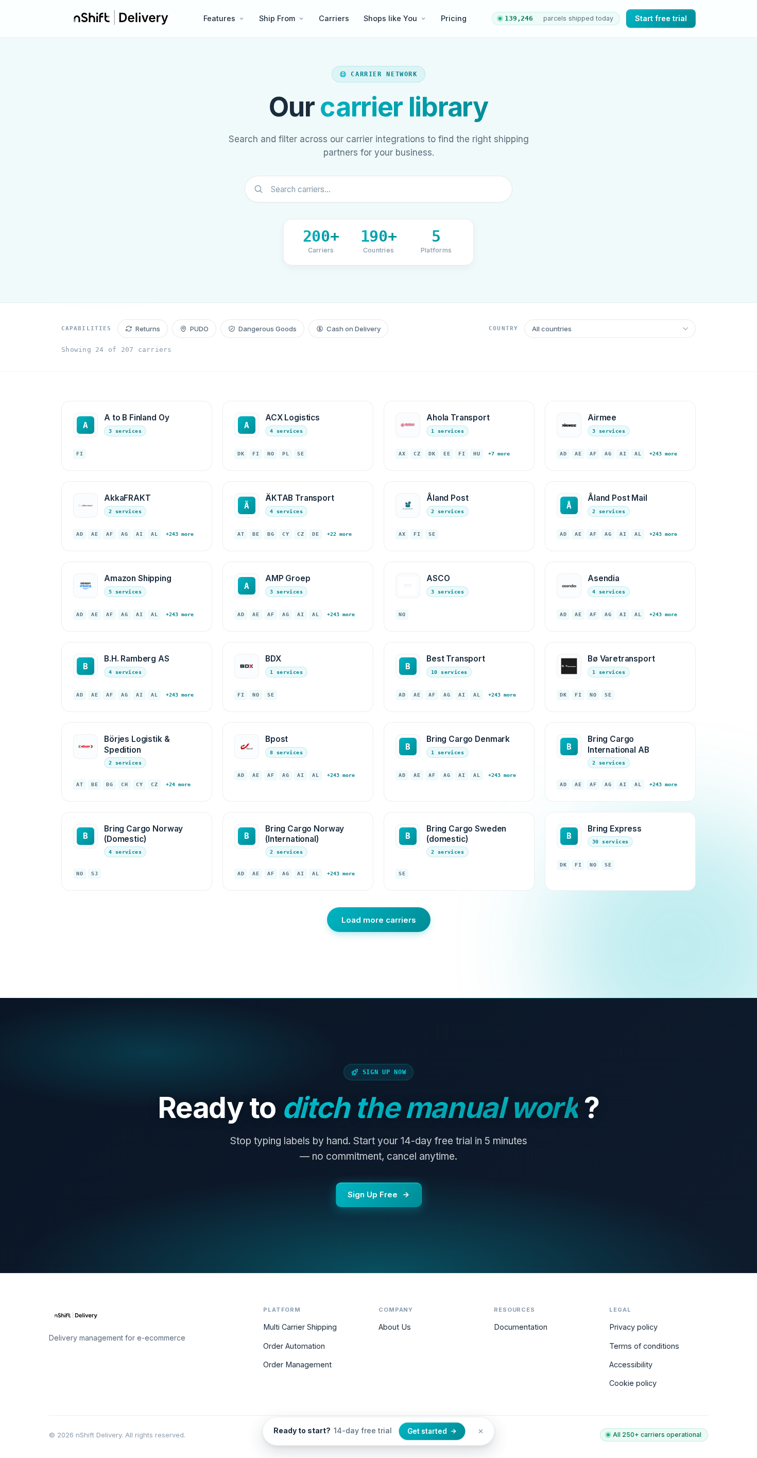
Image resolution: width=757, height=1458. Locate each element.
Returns (147, 329)
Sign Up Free (373, 1194)
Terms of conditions (644, 1346)
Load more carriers (378, 920)
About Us (394, 1327)
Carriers (334, 18)
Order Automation (294, 1346)
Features (219, 18)
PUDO (199, 329)
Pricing (454, 18)
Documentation (520, 1327)
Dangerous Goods (267, 329)
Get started (427, 1431)
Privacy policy (633, 1327)
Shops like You (390, 18)
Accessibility (630, 1364)
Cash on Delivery (353, 329)
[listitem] (136, 436)
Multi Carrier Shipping (300, 1327)
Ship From (277, 18)
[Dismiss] (481, 1431)
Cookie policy (633, 1383)
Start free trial (661, 18)
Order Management (297, 1364)
